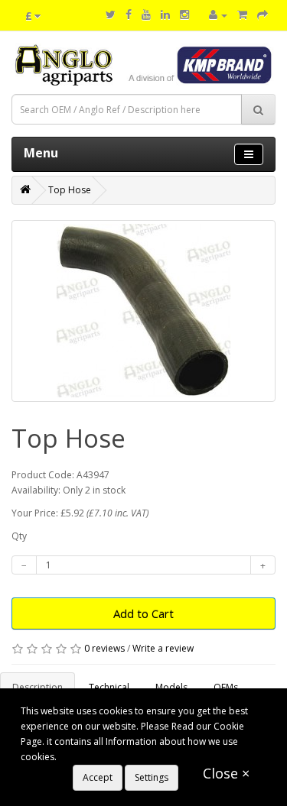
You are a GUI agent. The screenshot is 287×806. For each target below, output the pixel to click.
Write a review (163, 648)
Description (37, 687)
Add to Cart (143, 613)
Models (171, 687)
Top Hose (69, 189)
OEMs (226, 687)
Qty (19, 535)
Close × (226, 773)
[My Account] (218, 14)
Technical (109, 687)
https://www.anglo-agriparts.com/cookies (148, 756)
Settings (151, 777)
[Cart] (242, 14)
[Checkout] (262, 14)
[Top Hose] (143, 311)
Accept (98, 777)
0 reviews (104, 648)
